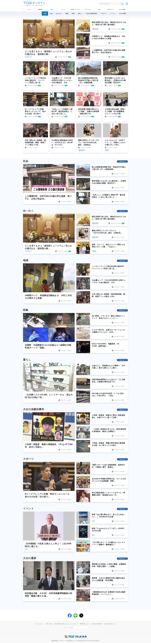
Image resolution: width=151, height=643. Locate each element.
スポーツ (103, 13)
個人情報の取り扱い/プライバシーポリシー (66, 623)
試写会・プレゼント (75, 9)
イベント (63, 9)
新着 (45, 13)
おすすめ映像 (122, 9)
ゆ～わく (59, 13)
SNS (99, 9)
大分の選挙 (122, 13)
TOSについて (111, 9)
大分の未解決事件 (91, 13)
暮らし (80, 13)
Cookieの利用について (110, 623)
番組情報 (40, 9)
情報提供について (85, 623)
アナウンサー (88, 9)
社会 (51, 13)
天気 (52, 9)
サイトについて (39, 623)
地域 (66, 13)
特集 (73, 13)
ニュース (29, 9)
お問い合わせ (49, 623)
